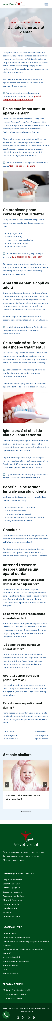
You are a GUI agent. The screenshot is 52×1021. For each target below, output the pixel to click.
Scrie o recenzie (10, 973)
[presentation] (26, 775)
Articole (14, 22)
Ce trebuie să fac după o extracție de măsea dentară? (23, 951)
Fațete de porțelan (11, 887)
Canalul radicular (11, 904)
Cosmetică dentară (12, 884)
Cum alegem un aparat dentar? (41, 735)
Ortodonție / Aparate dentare (16, 937)
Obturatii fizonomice (12, 900)
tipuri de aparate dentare (22, 166)
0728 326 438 (24, 856)
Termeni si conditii (11, 957)
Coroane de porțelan (12, 892)
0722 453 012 (11, 856)
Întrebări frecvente (11, 916)
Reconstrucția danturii (13, 896)
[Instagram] (18, 1017)
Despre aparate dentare (30, 22)
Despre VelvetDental (12, 879)
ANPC (5, 969)
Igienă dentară (10, 908)
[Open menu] (46, 4)
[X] (23, 1017)
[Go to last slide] (7, 784)
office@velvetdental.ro (15, 860)
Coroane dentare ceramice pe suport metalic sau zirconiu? (26, 943)
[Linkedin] (28, 1017)
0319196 (35, 856)
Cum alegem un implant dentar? (10, 735)
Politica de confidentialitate (16, 961)
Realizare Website (40, 1008)
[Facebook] (34, 1017)
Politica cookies (10, 965)
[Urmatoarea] (45, 784)
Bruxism (7, 912)
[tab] (21, 811)
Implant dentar (10, 933)
